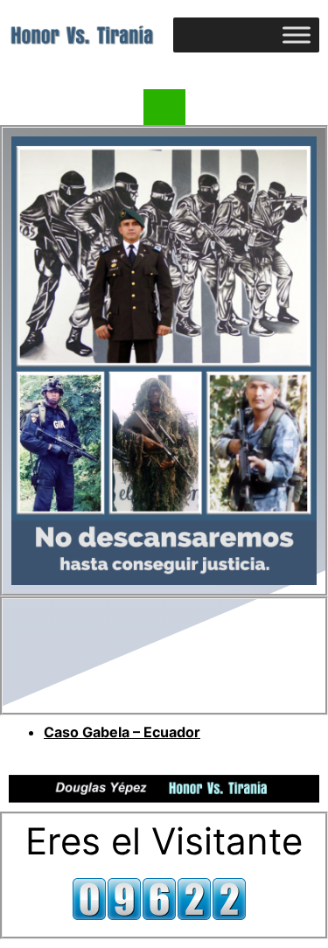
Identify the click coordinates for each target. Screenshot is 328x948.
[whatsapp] (164, 110)
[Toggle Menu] (297, 34)
